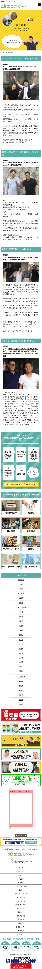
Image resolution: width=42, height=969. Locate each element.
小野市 (21, 621)
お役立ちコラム (21, 927)
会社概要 (21, 930)
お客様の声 (21, 923)
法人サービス (21, 897)
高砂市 (21, 704)
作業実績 (21, 919)
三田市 (21, 584)
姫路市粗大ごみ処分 (23, 353)
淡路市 (21, 649)
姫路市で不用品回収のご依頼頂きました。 (19, 249)
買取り (21, 875)
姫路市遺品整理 (15, 69)
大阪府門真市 (21, 607)
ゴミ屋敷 (21, 879)
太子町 (21, 612)
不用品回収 (21, 871)
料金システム (21, 901)
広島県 (21, 630)
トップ (3, 52)
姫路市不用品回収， (25, 163)
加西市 (21, 598)
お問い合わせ (21, 934)
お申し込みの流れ (21, 905)
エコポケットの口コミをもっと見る (20, 791)
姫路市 (5, 64)
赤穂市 (21, 695)
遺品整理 (21, 882)
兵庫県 (10, 66)
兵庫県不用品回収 (14, 349)
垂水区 (21, 662)
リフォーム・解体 (21, 886)
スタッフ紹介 (21, 908)
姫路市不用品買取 (24, 66)
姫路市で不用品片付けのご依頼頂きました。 (20, 59)
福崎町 (21, 686)
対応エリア (21, 912)
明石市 (21, 640)
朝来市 (21, 644)
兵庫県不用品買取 (26, 349)
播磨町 (21, 635)
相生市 (21, 653)
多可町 (21, 603)
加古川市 (21, 593)
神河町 (21, 681)
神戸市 (21, 658)
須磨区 (21, 671)
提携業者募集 (21, 916)
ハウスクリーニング (21, 894)
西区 (21, 666)
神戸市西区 (21, 677)
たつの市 (21, 580)
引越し (21, 890)
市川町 (21, 626)
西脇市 (21, 690)
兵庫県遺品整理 (18, 351)
